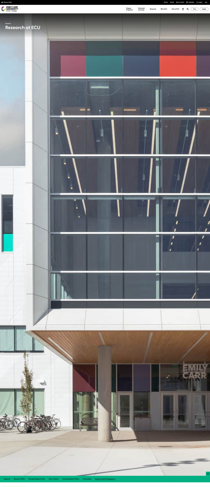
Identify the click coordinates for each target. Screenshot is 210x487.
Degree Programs (129, 9)
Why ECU (164, 9)
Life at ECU (175, 9)
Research (153, 9)
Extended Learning (141, 9)
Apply (204, 9)
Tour (194, 9)
